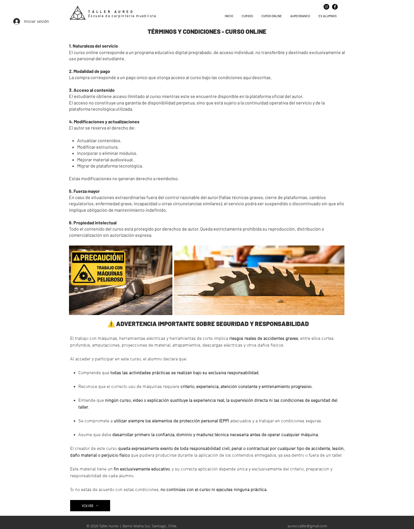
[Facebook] (335, 7)
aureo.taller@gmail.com (307, 525)
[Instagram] (326, 7)
